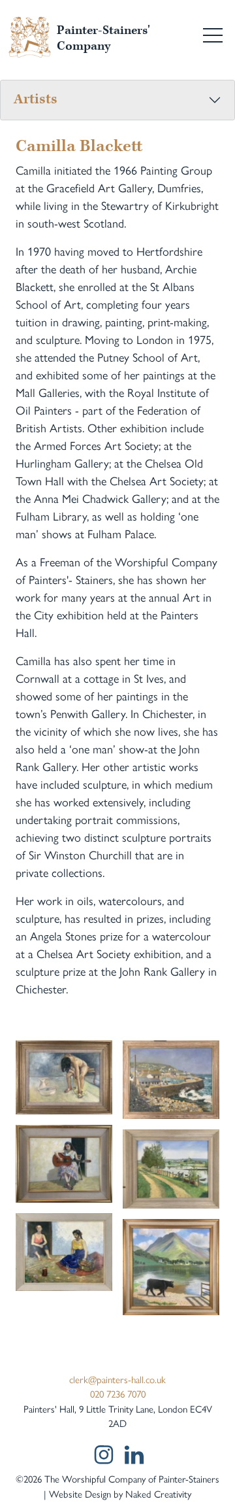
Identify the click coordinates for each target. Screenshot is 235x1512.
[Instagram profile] (103, 1454)
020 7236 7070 (118, 1394)
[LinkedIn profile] (134, 1455)
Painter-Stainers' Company (103, 38)
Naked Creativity (158, 1494)
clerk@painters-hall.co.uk (117, 1380)
